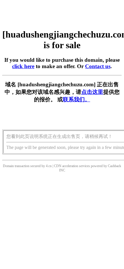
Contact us (97, 66)
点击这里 (92, 92)
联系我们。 (76, 99)
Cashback (114, 166)
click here (23, 66)
